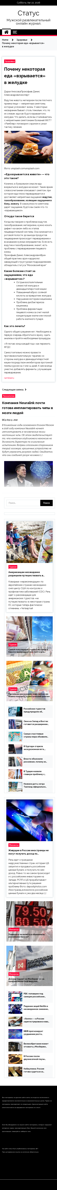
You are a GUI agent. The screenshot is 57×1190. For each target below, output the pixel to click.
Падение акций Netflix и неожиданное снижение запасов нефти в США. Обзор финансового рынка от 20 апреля (36, 1008)
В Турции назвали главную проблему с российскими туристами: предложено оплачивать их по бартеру (36, 773)
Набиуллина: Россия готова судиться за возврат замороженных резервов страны (36, 1070)
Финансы (14, 845)
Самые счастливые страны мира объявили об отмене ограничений (36, 735)
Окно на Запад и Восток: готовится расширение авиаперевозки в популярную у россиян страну (36, 723)
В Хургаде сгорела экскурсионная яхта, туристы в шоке (34, 748)
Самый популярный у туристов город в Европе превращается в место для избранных (28, 651)
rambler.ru (9, 378)
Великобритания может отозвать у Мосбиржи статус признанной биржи (36, 1045)
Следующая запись (13, 389)
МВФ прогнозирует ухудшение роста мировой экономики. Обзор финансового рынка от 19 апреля (34, 1033)
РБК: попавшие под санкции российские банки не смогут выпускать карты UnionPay (34, 995)
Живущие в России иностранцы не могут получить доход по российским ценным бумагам (28, 852)
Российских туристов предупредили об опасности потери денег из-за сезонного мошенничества (35, 710)
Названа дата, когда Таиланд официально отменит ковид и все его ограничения (36, 785)
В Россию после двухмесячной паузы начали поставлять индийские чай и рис (34, 1058)
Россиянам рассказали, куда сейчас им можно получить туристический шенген (29, 695)
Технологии (9, 396)
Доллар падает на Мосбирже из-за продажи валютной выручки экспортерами (26, 980)
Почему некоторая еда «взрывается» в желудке (24, 75)
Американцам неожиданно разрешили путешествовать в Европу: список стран (25, 574)
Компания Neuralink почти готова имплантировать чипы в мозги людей (27, 408)
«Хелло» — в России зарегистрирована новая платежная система (36, 1020)
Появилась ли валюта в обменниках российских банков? (26, 935)
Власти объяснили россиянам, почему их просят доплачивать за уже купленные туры (35, 760)
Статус (28, 13)
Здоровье (10, 61)
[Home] (6, 32)
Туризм (13, 567)
